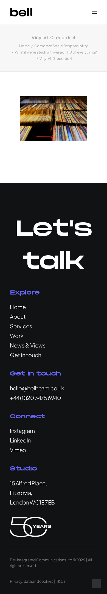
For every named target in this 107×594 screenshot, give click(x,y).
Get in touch (25, 354)
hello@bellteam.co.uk (37, 388)
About (18, 316)
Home (24, 46)
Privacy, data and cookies (31, 581)
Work (17, 335)
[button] (94, 12)
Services (21, 326)
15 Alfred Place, (28, 483)
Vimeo (18, 449)
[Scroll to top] (96, 582)
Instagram (22, 430)
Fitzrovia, (21, 492)
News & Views (28, 345)
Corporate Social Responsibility (61, 46)
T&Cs (61, 581)
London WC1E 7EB (32, 502)
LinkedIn (20, 440)
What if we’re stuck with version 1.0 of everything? (56, 52)
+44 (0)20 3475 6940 (35, 397)
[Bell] (21, 12)
